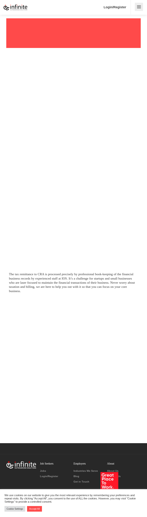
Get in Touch (81, 481)
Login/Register (115, 7)
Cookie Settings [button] (15, 508)
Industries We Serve (86, 470)
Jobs (43, 470)
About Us (112, 470)
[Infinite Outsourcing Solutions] (15, 4)
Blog (76, 476)
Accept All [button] (34, 508)
